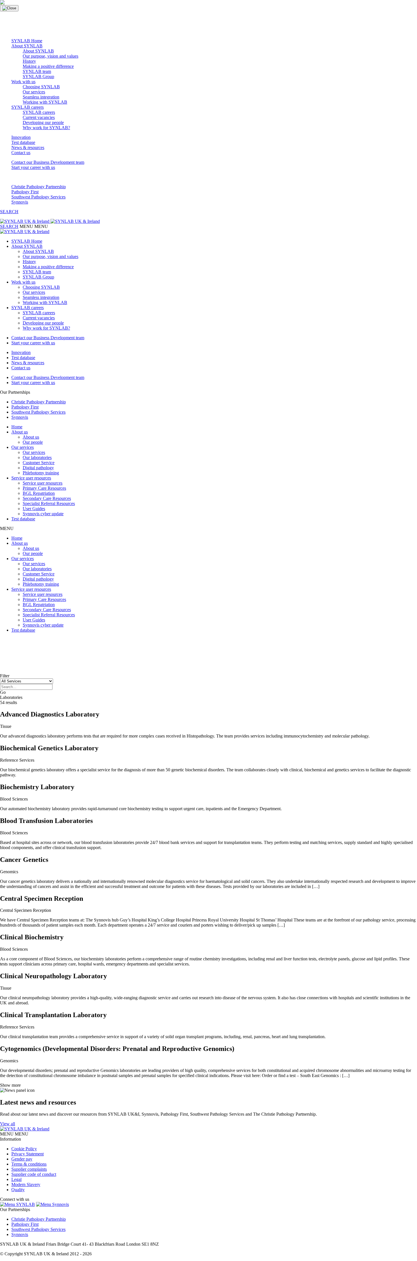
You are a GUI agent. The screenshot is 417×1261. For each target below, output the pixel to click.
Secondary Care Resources (47, 498)
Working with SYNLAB (45, 102)
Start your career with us (33, 167)
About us (19, 432)
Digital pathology (38, 467)
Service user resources (31, 478)
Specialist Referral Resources (49, 503)
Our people (33, 442)
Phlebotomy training (41, 472)
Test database (23, 142)
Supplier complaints (29, 1169)
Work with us (23, 81)
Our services (34, 91)
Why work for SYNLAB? (46, 127)
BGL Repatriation (39, 493)
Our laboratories (37, 457)
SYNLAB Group (38, 76)
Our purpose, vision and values (50, 56)
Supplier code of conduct (33, 1174)
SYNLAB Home (26, 40)
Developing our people (43, 122)
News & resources (27, 147)
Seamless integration (41, 97)
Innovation (21, 137)
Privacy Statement (27, 1153)
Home (16, 426)
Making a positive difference (48, 66)
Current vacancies (39, 117)
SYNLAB (25, 1204)
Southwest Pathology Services (38, 196)
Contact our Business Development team (47, 162)
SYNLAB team (37, 71)
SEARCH (9, 211)
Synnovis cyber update (43, 513)
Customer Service (38, 462)
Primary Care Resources (44, 488)
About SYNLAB (27, 45)
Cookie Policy (24, 1148)
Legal (16, 1179)
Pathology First (25, 191)
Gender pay (21, 1159)
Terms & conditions (29, 1164)
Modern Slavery (25, 1184)
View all (7, 1123)
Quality (18, 1189)
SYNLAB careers (27, 107)
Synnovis (19, 202)
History (29, 61)
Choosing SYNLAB (41, 86)
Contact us (20, 152)
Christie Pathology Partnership (38, 186)
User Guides (34, 508)
